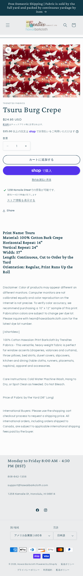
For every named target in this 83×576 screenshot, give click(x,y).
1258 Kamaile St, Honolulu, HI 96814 (31, 494)
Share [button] (11, 210)
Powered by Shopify (46, 564)
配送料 (6, 124)
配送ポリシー (62, 570)
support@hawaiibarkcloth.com (28, 485)
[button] (7, 25)
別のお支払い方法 (41, 179)
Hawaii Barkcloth (26, 564)
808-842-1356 (17, 476)
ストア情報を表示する (21, 200)
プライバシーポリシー (28, 570)
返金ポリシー (67, 564)
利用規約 (47, 570)
